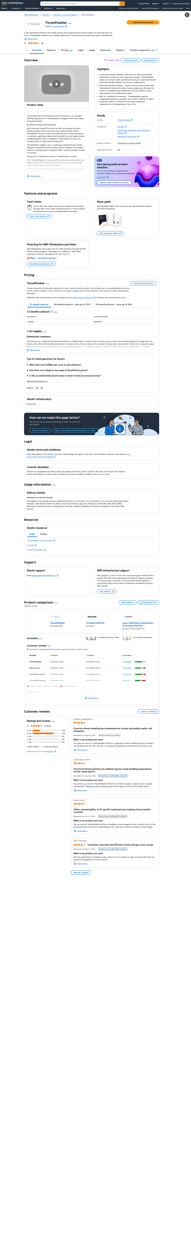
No (119, 150)
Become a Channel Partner (129, 8)
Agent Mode (144, 4)
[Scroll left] (26, 50)
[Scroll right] (157, 50)
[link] (87, 15)
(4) (42, 43)
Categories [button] (15, 8)
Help (187, 8)
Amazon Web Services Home (172, 8)
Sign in (166, 4)
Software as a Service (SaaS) (129, 143)
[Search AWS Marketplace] (122, 4)
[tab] (39, 304)
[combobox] (80, 4)
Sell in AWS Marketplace (150, 8)
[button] (69, 23)
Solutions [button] (48, 8)
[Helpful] (37, 388)
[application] (140, 662)
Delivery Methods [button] (32, 8)
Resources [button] (61, 8)
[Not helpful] (42, 388)
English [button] (155, 4)
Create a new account (180, 4)
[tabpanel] (91, 317)
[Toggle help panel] (187, 14)
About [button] (4, 8)
